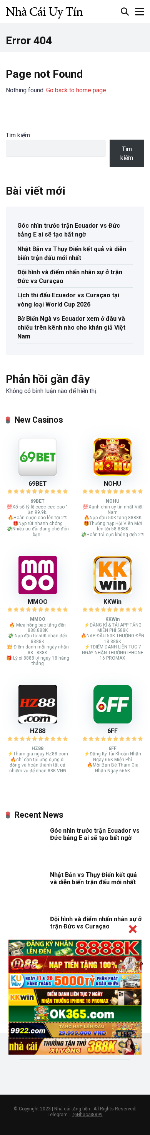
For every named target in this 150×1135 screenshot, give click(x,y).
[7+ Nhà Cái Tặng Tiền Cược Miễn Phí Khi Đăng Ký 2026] (44, 10)
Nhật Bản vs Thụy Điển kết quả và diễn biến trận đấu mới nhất (71, 253)
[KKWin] (112, 592)
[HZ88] (37, 721)
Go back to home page (76, 90)
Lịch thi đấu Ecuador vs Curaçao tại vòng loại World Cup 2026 (68, 300)
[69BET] (37, 474)
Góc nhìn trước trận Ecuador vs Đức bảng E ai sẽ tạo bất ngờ (68, 230)
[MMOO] (37, 592)
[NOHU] (112, 474)
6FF (112, 731)
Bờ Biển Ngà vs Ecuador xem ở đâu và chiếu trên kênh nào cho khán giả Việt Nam (71, 327)
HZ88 (37, 731)
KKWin (112, 601)
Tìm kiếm (18, 135)
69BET (37, 483)
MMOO (38, 601)
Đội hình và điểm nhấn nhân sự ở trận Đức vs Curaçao (69, 276)
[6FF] (112, 721)
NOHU (112, 483)
